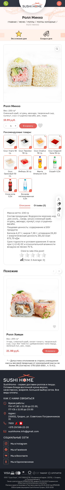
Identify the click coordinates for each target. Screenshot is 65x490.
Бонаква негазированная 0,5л (26, 196)
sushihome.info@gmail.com (23, 431)
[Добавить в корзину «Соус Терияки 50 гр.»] (25, 142)
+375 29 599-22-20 (18, 427)
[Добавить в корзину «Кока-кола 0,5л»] (10, 185)
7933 (11, 423)
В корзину (28, 126)
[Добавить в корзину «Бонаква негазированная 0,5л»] (25, 185)
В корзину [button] (50, 351)
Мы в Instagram (19, 443)
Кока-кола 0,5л (10, 195)
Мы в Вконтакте (19, 455)
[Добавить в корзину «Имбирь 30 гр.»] (25, 162)
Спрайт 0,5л (54, 171)
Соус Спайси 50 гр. (40, 152)
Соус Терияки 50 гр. (25, 152)
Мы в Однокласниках (22, 461)
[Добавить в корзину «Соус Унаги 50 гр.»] (10, 142)
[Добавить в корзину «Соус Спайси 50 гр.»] (40, 142)
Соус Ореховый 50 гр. (10, 173)
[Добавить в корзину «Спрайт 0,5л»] (55, 162)
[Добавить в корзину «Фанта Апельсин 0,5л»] (40, 162)
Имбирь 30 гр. (25, 171)
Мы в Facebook (19, 449)
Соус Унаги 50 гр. (10, 152)
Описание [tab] (24, 205)
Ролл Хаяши (14, 334)
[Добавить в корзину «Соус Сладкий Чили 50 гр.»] (55, 142)
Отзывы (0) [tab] (40, 205)
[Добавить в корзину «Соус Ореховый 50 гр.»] (10, 162)
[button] (57, 48)
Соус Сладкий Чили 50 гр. (54, 152)
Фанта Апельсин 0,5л (40, 172)
